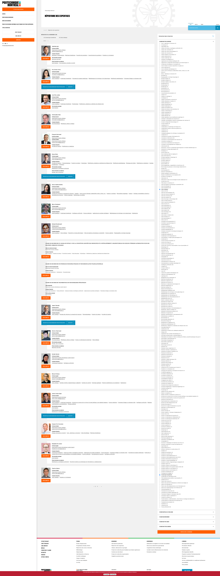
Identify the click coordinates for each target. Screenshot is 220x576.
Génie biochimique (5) (166, 186)
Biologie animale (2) (165, 78)
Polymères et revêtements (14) (167, 368)
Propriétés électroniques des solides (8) (170, 385)
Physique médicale (72, 403)
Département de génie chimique (59, 49)
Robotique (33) (164, 409)
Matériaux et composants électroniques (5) (170, 283)
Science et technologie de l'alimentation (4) (170, 417)
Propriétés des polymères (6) (167, 381)
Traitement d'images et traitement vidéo (132, 78)
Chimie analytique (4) (166, 102)
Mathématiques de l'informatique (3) (169, 295)
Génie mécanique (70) (166, 211)
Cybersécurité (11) (165, 146)
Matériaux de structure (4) (167, 282)
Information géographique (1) (167, 258)
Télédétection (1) (165, 479)
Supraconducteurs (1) (165, 447)
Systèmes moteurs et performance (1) (169, 470)
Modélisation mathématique (117, 78)
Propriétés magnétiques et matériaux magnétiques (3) (172, 386)
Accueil (4, 13)
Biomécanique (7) (165, 85)
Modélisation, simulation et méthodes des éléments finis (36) (174, 325)
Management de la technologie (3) (168, 277)
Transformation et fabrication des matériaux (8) (171, 500)
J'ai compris (106, 574)
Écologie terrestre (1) (166, 158)
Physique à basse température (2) (168, 348)
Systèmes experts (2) (165, 463)
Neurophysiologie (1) (165, 327)
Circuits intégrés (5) (165, 123)
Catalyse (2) (163, 94)
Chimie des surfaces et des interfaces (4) (170, 109)
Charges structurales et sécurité (59, 432)
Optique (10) (164, 332)
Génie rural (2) (164, 219)
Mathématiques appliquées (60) (168, 290)
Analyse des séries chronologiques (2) (169, 51)
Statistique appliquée (96, 382)
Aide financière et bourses (82, 554)
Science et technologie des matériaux (83, 339)
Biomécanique (75, 103)
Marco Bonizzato (56, 204)
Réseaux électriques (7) (166, 404)
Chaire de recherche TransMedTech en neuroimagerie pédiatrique (65, 282)
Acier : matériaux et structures (73, 432)
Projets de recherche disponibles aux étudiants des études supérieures (17, 24)
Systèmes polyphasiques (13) (167, 471)
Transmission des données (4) (167, 502)
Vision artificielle (60, 290)
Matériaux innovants (56, 59)
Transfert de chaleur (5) (166, 497)
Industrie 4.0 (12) (165, 251)
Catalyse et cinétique (111, 193)
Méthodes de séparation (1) (167, 312)
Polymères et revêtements (108, 55)
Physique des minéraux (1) (167, 352)
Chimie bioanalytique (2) (166, 104)
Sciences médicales (87, 213)
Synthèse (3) (164, 450)
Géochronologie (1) (165, 224)
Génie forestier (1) (165, 203)
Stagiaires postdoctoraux (118, 556)
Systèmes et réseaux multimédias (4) (169, 460)
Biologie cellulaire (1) (166, 80)
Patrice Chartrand (56, 331)
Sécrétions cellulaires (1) (166, 426)
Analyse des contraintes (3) (167, 49)
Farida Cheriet (55, 354)
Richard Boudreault (57, 224)
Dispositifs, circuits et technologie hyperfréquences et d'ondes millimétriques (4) (179, 147)
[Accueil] (11, 4)
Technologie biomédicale (65, 78)
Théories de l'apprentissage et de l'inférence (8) (171, 487)
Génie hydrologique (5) (166, 206)
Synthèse (77, 193)
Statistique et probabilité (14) (167, 439)
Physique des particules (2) (167, 354)
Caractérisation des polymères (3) (168, 93)
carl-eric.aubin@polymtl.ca (58, 100)
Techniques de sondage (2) (167, 473)
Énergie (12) (164, 168)
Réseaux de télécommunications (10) (169, 402)
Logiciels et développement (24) (168, 274)
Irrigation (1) (164, 266)
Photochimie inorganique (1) (167, 340)
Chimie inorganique (68, 195)
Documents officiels (186, 545)
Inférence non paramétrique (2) (168, 253)
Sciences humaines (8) (166, 421)
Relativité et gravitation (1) (167, 399)
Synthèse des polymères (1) (167, 452)
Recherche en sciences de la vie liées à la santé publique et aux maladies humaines (90, 402)
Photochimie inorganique (122, 193)
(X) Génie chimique (63, 37)
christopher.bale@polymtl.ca (58, 119)
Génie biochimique (85, 432)
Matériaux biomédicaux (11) (167, 279)
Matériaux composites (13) (167, 280)
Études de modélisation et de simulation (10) (171, 174)
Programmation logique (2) (167, 378)
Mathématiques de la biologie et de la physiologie (99, 78)
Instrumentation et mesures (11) (168, 261)
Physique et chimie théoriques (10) (168, 359)
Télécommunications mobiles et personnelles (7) (171, 478)
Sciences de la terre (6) (166, 420)
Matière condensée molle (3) (167, 300)
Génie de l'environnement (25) (167, 192)
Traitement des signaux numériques (80, 78)
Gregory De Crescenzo (57, 424)
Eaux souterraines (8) (166, 155)
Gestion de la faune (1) (166, 242)
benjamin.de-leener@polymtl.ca (59, 448)
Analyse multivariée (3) (166, 56)
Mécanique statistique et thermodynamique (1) (171, 308)
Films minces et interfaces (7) (167, 182)
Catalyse (130, 193)
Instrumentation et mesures (98, 454)
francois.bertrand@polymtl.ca (58, 142)
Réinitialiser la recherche (186, 532)
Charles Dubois (56, 468)
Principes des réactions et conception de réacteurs (63, 193)
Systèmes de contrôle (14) (166, 453)
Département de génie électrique (59, 73)
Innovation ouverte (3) (166, 259)
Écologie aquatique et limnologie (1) (169, 157)
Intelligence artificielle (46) (167, 264)
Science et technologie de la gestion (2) (169, 415)
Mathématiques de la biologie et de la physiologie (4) (172, 291)
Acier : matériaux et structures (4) (168, 43)
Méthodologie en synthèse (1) (167, 316)
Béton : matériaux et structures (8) (168, 73)
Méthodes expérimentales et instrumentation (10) (172, 314)
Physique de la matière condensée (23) (169, 351)
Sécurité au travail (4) (166, 428)
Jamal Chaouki (55, 305)
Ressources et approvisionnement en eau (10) (171, 405)
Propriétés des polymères (81, 55)
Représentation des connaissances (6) (169, 401)
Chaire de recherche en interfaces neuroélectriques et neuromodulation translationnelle (74, 263)
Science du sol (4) (165, 413)
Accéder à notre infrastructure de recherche (157, 549)
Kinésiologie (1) (164, 269)
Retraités (43, 552)
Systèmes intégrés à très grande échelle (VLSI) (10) (172, 466)
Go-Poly (78, 562)
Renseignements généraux (188, 543)
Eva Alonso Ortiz (56, 69)
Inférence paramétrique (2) (167, 255)
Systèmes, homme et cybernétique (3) (169, 465)
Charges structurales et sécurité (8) (169, 99)
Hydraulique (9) (164, 247)
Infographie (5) (164, 256)
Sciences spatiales (109, 232)
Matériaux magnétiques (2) (167, 285)
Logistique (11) (164, 275)
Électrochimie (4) (165, 163)
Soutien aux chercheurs (117, 552)
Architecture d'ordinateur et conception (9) (170, 64)
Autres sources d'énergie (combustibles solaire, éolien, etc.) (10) (175, 70)
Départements (79, 552)
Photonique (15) (164, 343)
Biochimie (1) (164, 75)
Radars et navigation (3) (166, 393)
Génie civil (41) (164, 190)
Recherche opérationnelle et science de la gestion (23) (173, 397)
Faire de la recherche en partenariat (155, 545)
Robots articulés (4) (165, 410)
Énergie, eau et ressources (57, 172)
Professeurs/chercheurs (7, 17)
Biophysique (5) (164, 86)
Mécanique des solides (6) (166, 306)
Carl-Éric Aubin (56, 95)
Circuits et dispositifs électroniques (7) (169, 121)
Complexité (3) (164, 134)
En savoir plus (113, 574)
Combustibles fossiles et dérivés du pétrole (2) (171, 128)
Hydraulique (84, 163)
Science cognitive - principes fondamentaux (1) (171, 412)
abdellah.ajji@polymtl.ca (57, 51)
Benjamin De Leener (57, 443)
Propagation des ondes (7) (167, 380)
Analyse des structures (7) (167, 53)
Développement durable (187, 552)
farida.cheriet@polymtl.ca (57, 359)
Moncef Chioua (56, 373)
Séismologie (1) (164, 429)
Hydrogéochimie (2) (165, 248)
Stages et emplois (80, 558)
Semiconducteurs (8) (165, 431)
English (217, 24)
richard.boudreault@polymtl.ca (59, 229)
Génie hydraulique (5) (166, 205)
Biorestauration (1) (165, 91)
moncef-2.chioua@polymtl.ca (58, 378)
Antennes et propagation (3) (167, 59)
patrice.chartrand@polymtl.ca (58, 335)
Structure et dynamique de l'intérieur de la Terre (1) (172, 442)
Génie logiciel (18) (165, 210)
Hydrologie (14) (164, 250)
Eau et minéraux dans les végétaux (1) (169, 154)
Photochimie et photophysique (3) (168, 338)
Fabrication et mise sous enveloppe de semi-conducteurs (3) (174, 179)
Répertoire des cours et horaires (84, 547)
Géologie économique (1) (166, 226)
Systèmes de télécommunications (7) (169, 455)
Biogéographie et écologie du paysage (122, 232)
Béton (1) (163, 72)
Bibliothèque (79, 549)
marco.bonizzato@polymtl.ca (58, 209)
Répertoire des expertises (118, 545)
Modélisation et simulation (68, 146)
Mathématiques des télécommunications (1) (170, 296)
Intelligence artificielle (77, 213)
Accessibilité (185, 562)
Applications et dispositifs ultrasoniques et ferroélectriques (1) (175, 62)
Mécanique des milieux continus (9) (169, 303)
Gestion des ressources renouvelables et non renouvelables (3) (174, 245)
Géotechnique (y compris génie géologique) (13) (171, 237)
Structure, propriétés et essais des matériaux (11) (171, 444)
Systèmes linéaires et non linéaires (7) (169, 468)
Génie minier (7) (164, 213)
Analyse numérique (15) (166, 57)
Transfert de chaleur (75, 163)
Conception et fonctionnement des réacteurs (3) (171, 139)
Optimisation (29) (165, 328)
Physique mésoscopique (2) (167, 362)
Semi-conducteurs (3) (166, 433)
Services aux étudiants (81, 560)
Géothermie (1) (164, 239)
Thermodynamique (56, 123)
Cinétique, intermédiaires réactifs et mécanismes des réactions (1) (175, 120)
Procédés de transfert (56, 146)
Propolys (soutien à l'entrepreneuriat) (191, 554)
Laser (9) (163, 271)
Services (184, 558)
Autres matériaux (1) (165, 67)
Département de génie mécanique (59, 98)
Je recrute (70, 86)
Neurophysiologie (66, 272)
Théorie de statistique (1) (166, 484)
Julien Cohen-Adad (57, 393)
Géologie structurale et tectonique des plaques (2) (172, 231)
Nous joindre (185, 564)
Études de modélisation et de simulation (111, 382)
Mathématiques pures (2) (166, 298)
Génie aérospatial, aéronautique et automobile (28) (172, 184)
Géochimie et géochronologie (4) (168, 223)
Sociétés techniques (81, 556)
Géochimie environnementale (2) (168, 221)
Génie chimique (63, 232)
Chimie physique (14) (165, 115)
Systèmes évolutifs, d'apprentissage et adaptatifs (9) (172, 462)
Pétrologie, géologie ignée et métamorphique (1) (171, 335)
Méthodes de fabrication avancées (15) (169, 311)
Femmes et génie (186, 549)
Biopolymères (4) (165, 88)
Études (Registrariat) (81, 543)
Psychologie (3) (164, 389)
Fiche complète (46, 58)
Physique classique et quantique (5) (169, 349)
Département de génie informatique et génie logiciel (56, 286)
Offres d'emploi (45, 557)
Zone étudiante (18, 32)
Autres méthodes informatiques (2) (168, 69)
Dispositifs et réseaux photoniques (75, 232)
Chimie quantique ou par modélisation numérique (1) (172, 117)
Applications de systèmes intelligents (101, 213)
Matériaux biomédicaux (70, 55)
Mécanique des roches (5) (166, 304)
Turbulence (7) (164, 503)
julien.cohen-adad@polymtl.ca (58, 398)
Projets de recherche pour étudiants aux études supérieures (126, 549)
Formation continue (151, 552)
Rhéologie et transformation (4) (168, 407)
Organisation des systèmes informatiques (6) (171, 333)
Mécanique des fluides (131, 163)
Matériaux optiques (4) (166, 287)
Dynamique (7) (164, 150)
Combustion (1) (164, 131)
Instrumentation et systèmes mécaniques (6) (170, 263)
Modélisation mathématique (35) (168, 324)
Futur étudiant (45, 541)
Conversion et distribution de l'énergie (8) (170, 142)
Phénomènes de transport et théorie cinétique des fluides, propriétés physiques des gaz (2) (180, 336)
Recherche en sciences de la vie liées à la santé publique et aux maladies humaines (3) (179, 396)
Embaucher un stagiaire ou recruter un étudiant (158, 543)
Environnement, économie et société (67, 62)
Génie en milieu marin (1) (166, 200)
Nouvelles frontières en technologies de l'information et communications (85, 461)
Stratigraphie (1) (164, 441)
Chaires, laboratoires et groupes (119, 547)
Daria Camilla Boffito (57, 184)
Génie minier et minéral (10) (167, 215)
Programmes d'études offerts (83, 545)
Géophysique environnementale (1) (168, 235)
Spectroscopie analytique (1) (167, 436)
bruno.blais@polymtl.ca (57, 159)
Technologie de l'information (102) (168, 476)
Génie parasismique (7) (166, 218)
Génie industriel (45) (165, 208)
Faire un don (187, 570)
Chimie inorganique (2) (166, 112)
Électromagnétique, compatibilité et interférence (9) (172, 165)
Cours (202, 24)
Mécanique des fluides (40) (167, 301)
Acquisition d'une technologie (154, 547)
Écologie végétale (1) (165, 160)
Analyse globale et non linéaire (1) (168, 54)
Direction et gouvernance (188, 556)
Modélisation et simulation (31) (168, 322)
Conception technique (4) (166, 141)
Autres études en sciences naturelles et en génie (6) (172, 65)
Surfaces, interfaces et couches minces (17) (170, 449)
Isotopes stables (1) (165, 267)
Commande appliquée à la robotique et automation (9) (173, 133)
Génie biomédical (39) (166, 187)
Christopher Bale (56, 114)
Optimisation (135, 213)
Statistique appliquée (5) (166, 437)
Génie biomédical (55, 78)
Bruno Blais (55, 154)
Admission (18, 39)
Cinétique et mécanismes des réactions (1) (170, 118)
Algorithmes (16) (164, 46)
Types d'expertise (6, 27)
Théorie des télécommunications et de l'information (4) (173, 486)
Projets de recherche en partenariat (120, 554)
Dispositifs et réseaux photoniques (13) (169, 149)
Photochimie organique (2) (167, 341)
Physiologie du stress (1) (166, 344)
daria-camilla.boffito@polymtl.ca (59, 189)
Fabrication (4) (164, 178)
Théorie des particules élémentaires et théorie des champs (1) (174, 482)
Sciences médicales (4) (166, 423)
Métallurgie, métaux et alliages (67, 123)
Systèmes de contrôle (86, 382)
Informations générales (117, 543)
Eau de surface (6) (165, 152)
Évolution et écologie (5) (166, 176)
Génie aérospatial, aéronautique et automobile (94, 232)
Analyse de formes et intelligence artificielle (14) (171, 48)
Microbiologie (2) (165, 317)
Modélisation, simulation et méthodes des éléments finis (91, 103)
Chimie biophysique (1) (166, 105)
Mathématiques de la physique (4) (168, 293)
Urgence (43, 554)
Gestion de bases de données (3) (168, 240)
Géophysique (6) (164, 232)
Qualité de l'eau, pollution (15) (167, 391)
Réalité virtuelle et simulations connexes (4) (170, 394)
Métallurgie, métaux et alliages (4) (168, 309)
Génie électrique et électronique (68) (169, 198)
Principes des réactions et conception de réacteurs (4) (173, 370)
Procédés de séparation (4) (167, 373)
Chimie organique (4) (165, 113)
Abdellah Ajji (55, 46)
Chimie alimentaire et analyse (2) (168, 101)
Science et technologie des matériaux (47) (170, 418)
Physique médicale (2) (166, 360)
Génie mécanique (75, 253)
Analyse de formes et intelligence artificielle (74, 290)
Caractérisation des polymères (95, 55)
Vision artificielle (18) (166, 506)
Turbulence (61, 164)
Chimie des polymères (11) (166, 107)
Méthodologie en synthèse (79, 195)
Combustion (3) (164, 129)
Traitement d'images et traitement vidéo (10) (171, 494)
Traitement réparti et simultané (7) (168, 495)
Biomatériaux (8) (165, 83)
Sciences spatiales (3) (166, 425)
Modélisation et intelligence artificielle (60, 168)
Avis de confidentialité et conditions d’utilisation (193, 560)
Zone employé (18, 36)
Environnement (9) (165, 170)
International (185, 547)
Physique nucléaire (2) (166, 364)
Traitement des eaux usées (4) (167, 490)
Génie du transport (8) (166, 197)
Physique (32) (164, 346)
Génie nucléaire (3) (165, 216)
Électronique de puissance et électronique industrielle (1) (173, 166)
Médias (43, 548)
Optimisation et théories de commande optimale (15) (172, 330)
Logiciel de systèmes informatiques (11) (169, 272)
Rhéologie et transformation (58, 55)
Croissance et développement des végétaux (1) (171, 144)
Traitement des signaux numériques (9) (169, 492)
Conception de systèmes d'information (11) (170, 136)
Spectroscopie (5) (165, 434)
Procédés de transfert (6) (166, 375)
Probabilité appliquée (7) (166, 372)
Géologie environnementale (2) (168, 227)
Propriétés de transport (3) (167, 383)
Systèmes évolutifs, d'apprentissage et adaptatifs (70, 382)
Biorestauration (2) (165, 89)
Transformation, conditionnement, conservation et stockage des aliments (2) (178, 498)
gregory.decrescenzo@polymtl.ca (59, 429)
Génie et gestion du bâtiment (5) (168, 202)
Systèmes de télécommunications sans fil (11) (171, 457)
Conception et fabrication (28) (168, 138)
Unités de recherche (6, 20)
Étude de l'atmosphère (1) (166, 171)
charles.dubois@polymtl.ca (58, 473)
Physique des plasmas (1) (166, 356)
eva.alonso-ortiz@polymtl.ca (58, 74)
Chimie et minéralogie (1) (166, 110)
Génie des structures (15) (166, 195)
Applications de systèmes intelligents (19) (170, 61)
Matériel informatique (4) (166, 288)
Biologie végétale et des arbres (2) (168, 81)
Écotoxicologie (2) (165, 162)
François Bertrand (56, 134)
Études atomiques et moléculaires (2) (169, 173)
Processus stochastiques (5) (167, 377)
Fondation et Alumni (46, 550)
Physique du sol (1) (165, 357)
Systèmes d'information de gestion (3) (169, 458)
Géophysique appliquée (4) (167, 234)
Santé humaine (55, 62)
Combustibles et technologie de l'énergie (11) (171, 126)
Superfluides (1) (164, 445)
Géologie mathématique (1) (167, 229)
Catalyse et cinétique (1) (166, 96)
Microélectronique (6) (166, 320)
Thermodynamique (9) (166, 489)
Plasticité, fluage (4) (165, 365)
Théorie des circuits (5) (166, 481)
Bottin (196, 24)
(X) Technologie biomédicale (50, 37)
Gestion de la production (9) (167, 243)
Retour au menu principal (19, 9)
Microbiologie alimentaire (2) (167, 319)
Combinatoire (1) (165, 125)
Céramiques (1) (164, 97)
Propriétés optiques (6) (166, 388)
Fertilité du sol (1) (165, 181)
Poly (191, 24)
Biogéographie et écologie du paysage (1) (170, 77)
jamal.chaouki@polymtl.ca (58, 310)
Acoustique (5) (164, 44)
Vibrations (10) (164, 505)
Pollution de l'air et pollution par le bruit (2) (171, 367)
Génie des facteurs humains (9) (168, 194)
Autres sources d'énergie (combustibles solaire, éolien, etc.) (93, 193)
